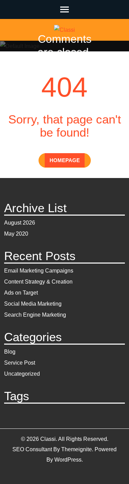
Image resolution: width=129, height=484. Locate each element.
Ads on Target (21, 293)
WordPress (68, 460)
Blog (9, 352)
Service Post (19, 363)
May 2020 (16, 234)
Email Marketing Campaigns (38, 271)
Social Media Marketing (33, 304)
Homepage (65, 160)
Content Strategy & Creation (38, 282)
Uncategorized (22, 374)
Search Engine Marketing (35, 315)
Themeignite (76, 449)
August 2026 (19, 223)
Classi (61, 62)
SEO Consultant (32, 449)
